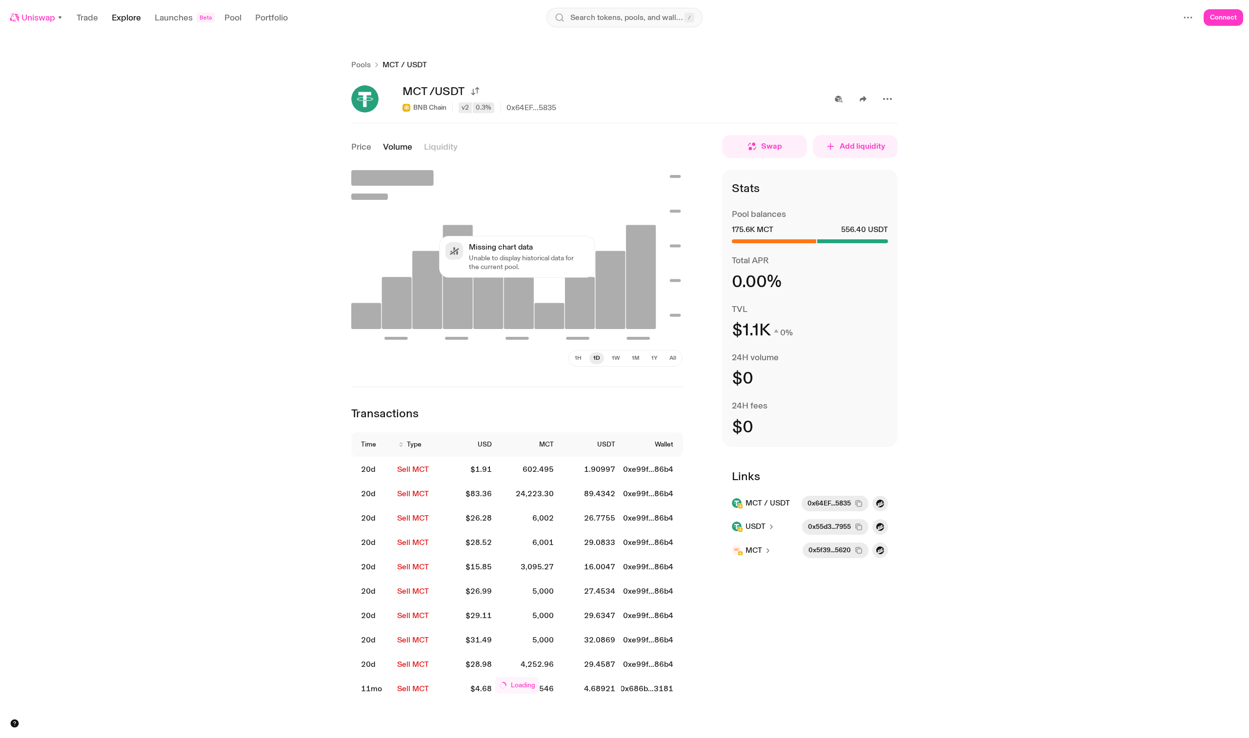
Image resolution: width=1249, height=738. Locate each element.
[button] (36, 17)
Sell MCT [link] (413, 469)
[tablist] (625, 358)
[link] (373, 470)
